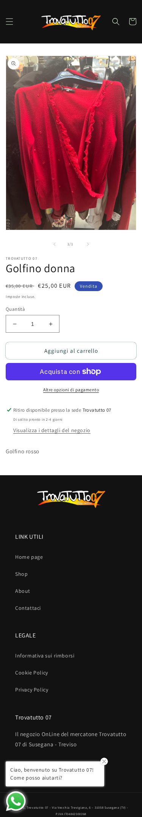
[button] (9, 21)
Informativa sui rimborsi (44, 655)
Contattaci (28, 608)
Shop (21, 574)
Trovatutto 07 (38, 807)
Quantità (15, 309)
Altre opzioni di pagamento (71, 389)
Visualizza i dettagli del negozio (52, 430)
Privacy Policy (31, 689)
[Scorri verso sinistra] (54, 244)
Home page (29, 556)
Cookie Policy (31, 672)
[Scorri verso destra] (88, 244)
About (22, 591)
